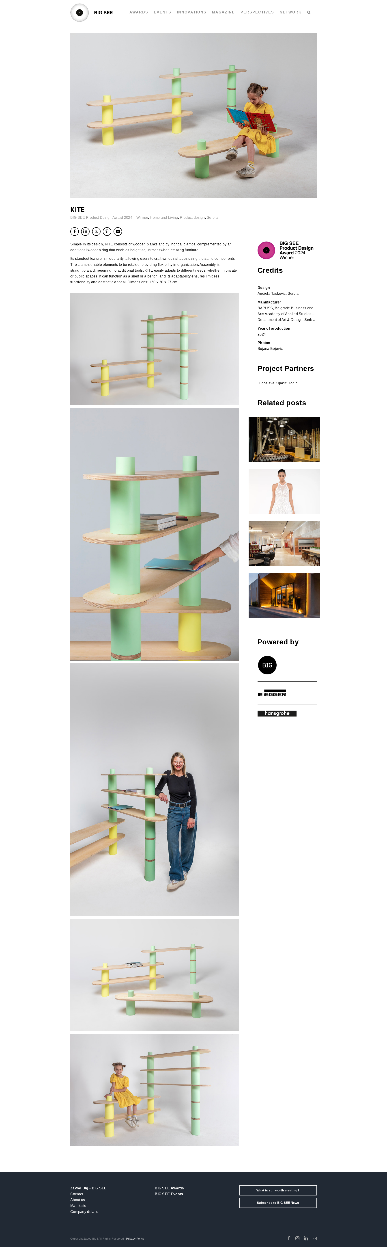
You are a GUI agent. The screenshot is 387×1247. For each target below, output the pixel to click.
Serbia (212, 217)
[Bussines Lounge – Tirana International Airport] (284, 543)
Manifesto (78, 1206)
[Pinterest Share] (107, 231)
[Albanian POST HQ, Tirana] (284, 439)
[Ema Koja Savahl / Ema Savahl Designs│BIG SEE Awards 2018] (284, 491)
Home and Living (164, 217)
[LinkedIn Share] (85, 231)
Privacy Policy (135, 1238)
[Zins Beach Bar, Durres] (284, 595)
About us (77, 1200)
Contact (76, 1194)
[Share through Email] (118, 231)
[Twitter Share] (96, 231)
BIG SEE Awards (169, 1188)
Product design (192, 217)
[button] (309, 12)
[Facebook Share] (74, 231)
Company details (84, 1212)
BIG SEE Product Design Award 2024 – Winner (109, 217)
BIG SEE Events (169, 1194)
